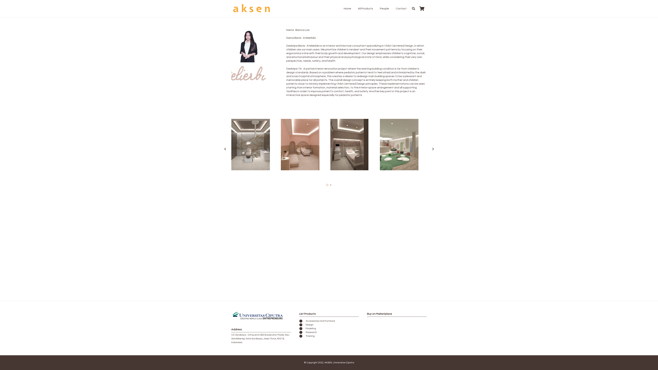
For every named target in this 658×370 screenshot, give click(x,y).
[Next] (433, 149)
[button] (374, 8)
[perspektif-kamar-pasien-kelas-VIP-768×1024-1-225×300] (304, 144)
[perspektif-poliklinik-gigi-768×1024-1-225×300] (254, 144)
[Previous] (225, 149)
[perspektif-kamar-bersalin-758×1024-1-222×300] (353, 144)
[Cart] (422, 8)
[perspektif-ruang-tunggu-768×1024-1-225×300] (403, 144)
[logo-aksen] (251, 8)
